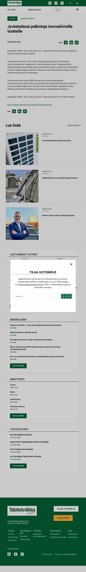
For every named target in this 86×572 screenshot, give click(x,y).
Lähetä (66, 296)
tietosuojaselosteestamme (31, 284)
